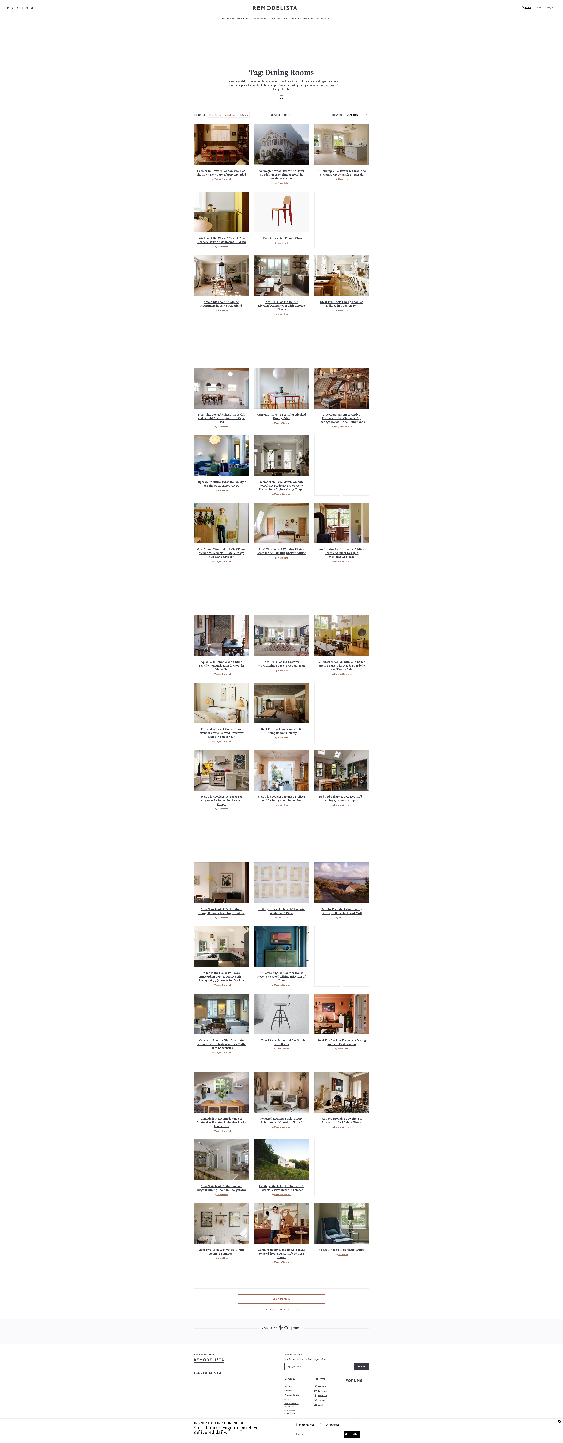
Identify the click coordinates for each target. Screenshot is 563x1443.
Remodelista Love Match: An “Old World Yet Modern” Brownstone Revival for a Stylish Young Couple (281, 486)
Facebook (322, 1396)
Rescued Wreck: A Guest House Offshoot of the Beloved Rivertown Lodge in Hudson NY (221, 733)
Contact (288, 1390)
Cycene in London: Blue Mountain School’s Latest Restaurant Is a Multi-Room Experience (221, 1044)
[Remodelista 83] (27, 8)
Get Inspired (228, 18)
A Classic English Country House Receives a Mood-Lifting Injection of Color (281, 977)
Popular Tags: (200, 115)
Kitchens (244, 115)
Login (550, 7)
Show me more (281, 1299)
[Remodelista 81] (18, 8)
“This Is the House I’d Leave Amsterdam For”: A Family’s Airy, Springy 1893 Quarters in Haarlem (221, 977)
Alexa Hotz (283, 183)
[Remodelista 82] (22, 8)
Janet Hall (283, 243)
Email (320, 1405)
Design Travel (244, 18)
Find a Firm (295, 18)
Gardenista (323, 18)
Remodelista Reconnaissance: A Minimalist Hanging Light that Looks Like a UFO (221, 1122)
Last (298, 1309)
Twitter (321, 1400)
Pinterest (322, 1386)
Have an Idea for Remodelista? (291, 1412)
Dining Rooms (215, 115)
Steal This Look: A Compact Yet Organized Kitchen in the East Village (221, 800)
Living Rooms (230, 115)
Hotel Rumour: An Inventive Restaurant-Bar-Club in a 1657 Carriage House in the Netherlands (342, 418)
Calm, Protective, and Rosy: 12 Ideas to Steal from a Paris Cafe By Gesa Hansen (281, 1254)
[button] (525, 7)
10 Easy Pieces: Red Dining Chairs (281, 238)
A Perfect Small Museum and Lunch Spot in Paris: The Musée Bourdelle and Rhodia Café (341, 666)
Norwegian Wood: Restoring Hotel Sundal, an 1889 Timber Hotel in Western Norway (281, 175)
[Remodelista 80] (13, 8)
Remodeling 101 (261, 18)
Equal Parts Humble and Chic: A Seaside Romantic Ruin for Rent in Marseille (221, 666)
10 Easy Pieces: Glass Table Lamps (341, 1250)
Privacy (287, 1399)
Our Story (308, 18)
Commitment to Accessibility (291, 1405)
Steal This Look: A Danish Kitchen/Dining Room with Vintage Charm (281, 306)
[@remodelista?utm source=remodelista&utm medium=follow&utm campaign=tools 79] (8, 8)
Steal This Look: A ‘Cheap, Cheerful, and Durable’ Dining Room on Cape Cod (221, 418)
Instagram (322, 1391)
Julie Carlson (282, 1049)
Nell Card (343, 918)
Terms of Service (291, 1395)
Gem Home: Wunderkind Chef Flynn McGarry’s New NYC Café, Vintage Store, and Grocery (221, 553)
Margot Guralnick (222, 179)
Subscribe (351, 1434)
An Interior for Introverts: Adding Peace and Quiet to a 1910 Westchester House (341, 553)
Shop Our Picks (280, 18)
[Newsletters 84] (32, 8)
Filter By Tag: (336, 115)
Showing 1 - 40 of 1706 (281, 115)
